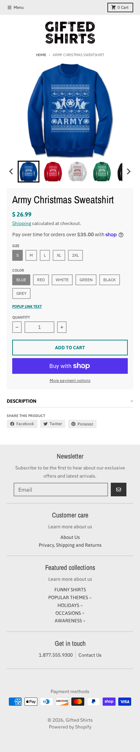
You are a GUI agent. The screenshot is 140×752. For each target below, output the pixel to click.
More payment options (70, 380)
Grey (21, 293)
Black (109, 279)
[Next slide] (128, 171)
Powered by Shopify (70, 727)
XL (59, 255)
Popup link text (27, 306)
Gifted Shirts (79, 720)
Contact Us (90, 655)
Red (41, 279)
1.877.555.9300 (56, 655)
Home (41, 55)
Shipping (21, 223)
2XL (75, 255)
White (62, 279)
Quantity (21, 317)
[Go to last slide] (11, 171)
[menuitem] (28, 171)
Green (86, 279)
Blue (21, 279)
